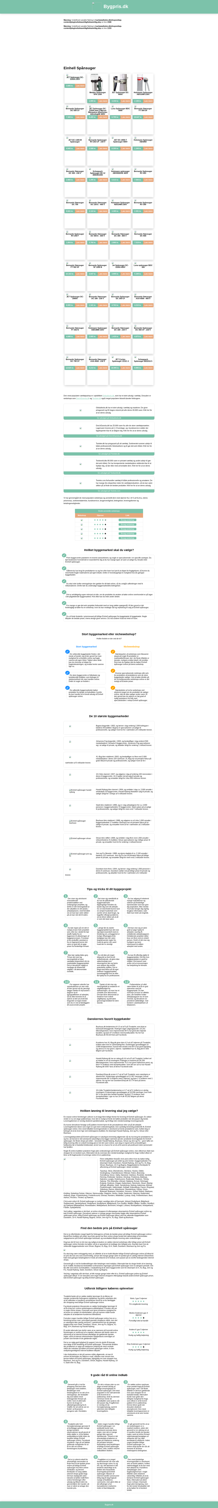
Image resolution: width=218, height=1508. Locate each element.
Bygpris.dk (116, 6)
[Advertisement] (109, 47)
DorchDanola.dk (82, 398)
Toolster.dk (96, 398)
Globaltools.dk (108, 396)
